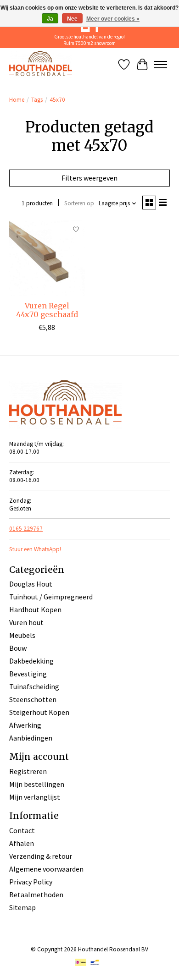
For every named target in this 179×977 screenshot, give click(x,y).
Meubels (22, 635)
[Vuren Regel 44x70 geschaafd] (47, 258)
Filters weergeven (89, 177)
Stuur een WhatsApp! (35, 549)
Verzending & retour (40, 856)
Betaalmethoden (36, 894)
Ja (50, 19)
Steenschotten (32, 699)
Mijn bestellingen (36, 784)
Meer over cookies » (113, 19)
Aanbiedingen (30, 737)
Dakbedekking (31, 660)
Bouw (18, 648)
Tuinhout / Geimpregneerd (51, 596)
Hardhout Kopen (35, 609)
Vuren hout (26, 622)
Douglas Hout (30, 583)
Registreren (28, 771)
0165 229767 (26, 528)
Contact (22, 830)
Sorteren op (79, 203)
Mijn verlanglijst (34, 796)
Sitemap (22, 907)
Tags (37, 100)
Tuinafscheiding (34, 686)
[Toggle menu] (160, 64)
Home (16, 100)
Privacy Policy (30, 881)
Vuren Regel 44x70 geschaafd (47, 310)
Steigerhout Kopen (39, 712)
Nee (72, 19)
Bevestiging (28, 673)
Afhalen (21, 843)
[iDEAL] (80, 963)
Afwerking (25, 725)
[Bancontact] (95, 963)
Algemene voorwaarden (46, 868)
